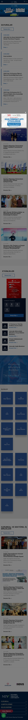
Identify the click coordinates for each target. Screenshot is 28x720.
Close (25, 112)
